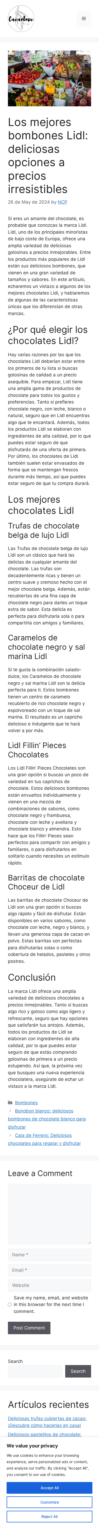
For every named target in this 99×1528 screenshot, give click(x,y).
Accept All (50, 1487)
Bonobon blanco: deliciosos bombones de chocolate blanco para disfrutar (47, 1119)
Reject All (49, 1516)
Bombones (26, 1102)
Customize (49, 1502)
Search (15, 1361)
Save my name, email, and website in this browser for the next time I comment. (51, 1304)
